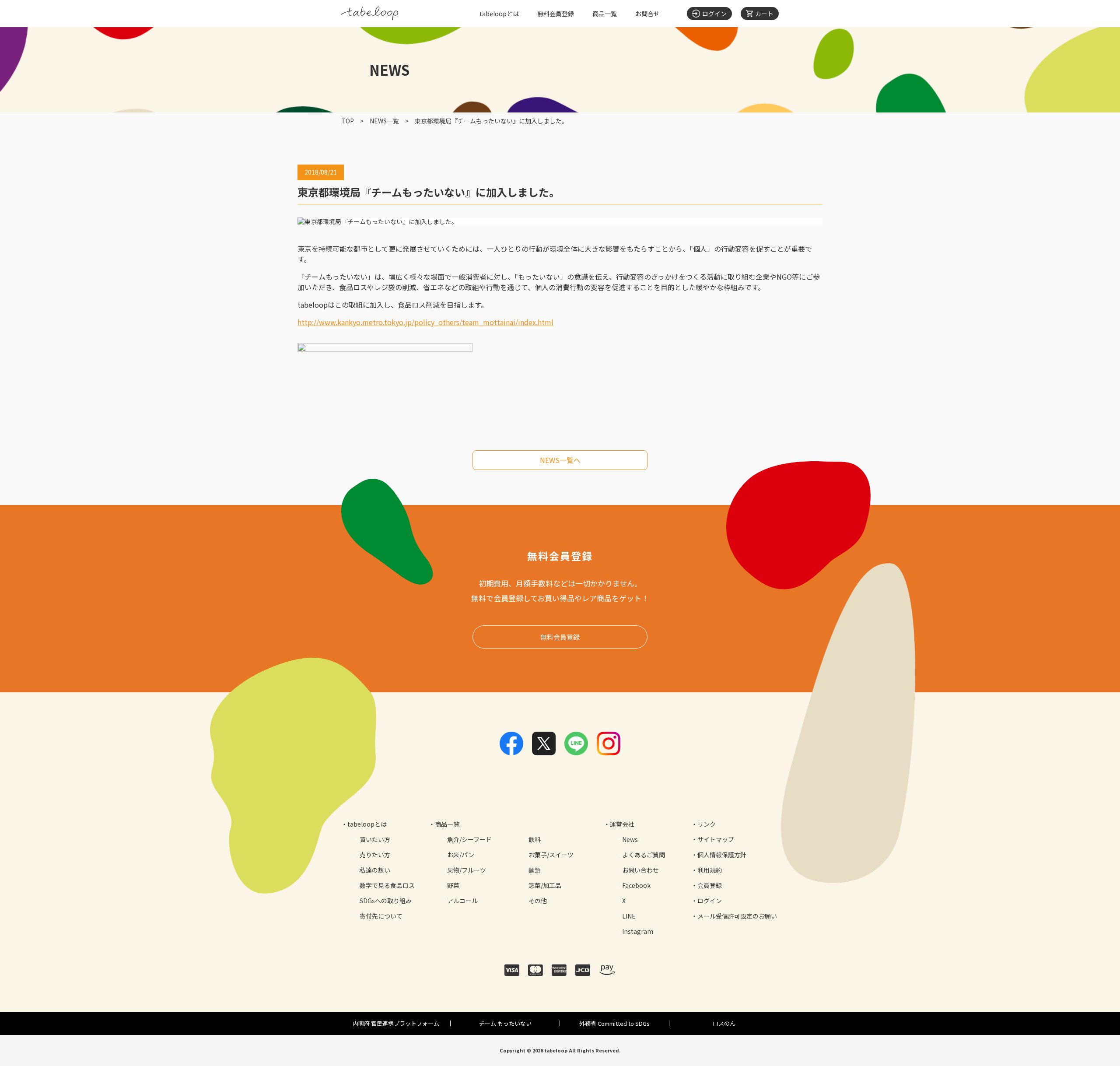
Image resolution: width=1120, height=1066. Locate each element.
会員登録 (709, 885)
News (630, 839)
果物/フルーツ (466, 870)
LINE (629, 916)
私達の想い (375, 870)
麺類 (534, 870)
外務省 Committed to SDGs (614, 1023)
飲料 (534, 839)
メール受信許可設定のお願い (737, 916)
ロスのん (724, 1023)
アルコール (462, 900)
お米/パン (460, 854)
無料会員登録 (555, 13)
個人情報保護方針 (721, 855)
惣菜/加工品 (544, 885)
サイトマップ (715, 839)
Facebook (636, 885)
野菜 (453, 885)
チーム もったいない (505, 1023)
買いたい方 (375, 839)
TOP (347, 120)
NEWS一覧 (384, 120)
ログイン (709, 901)
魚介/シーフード (469, 839)
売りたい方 (375, 854)
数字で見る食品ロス (387, 885)
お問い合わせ (640, 870)
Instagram (637, 931)
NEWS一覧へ (560, 460)
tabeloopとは (499, 13)
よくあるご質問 (643, 854)
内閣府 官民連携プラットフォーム (396, 1023)
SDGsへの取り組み (386, 900)
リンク (706, 824)
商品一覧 (604, 13)
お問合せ (647, 13)
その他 (537, 900)
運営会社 (622, 824)
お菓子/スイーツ (551, 854)
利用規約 (709, 870)
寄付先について (381, 916)
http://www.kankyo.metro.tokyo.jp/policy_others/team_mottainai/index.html (425, 322)
